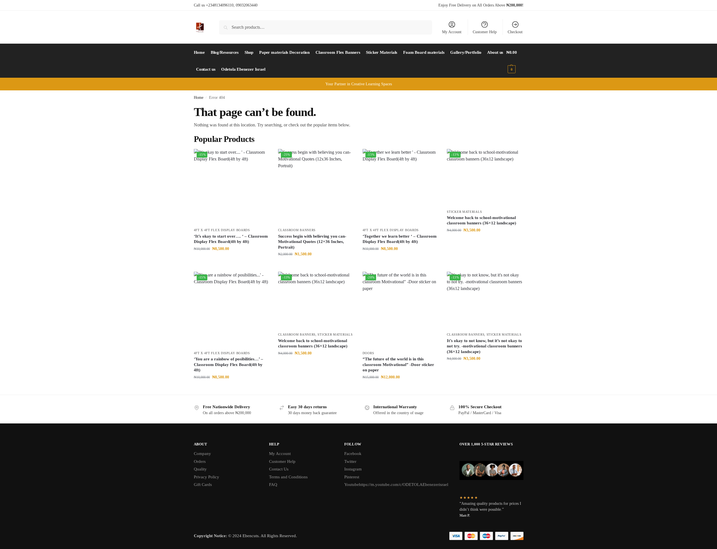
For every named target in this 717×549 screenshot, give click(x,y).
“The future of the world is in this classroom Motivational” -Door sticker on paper (398, 364)
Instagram (353, 469)
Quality (200, 469)
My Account (451, 32)
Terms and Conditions (288, 477)
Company (202, 453)
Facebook (352, 453)
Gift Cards (203, 484)
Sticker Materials (464, 211)
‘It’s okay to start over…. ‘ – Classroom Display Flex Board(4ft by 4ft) (231, 239)
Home (198, 97)
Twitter (350, 461)
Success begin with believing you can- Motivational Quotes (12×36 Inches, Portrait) (312, 241)
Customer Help (485, 32)
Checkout (515, 32)
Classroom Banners (297, 230)
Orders (200, 461)
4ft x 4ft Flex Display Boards (222, 230)
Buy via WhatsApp (234, 260)
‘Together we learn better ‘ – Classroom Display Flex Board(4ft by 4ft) (400, 239)
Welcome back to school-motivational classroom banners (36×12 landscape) (481, 220)
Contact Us (278, 469)
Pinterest (351, 477)
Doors (368, 353)
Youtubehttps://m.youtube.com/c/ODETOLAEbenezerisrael (396, 484)
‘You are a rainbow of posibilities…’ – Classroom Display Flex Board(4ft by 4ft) (228, 364)
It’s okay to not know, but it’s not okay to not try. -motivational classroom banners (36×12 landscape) (484, 346)
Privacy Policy (206, 477)
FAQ (273, 484)
